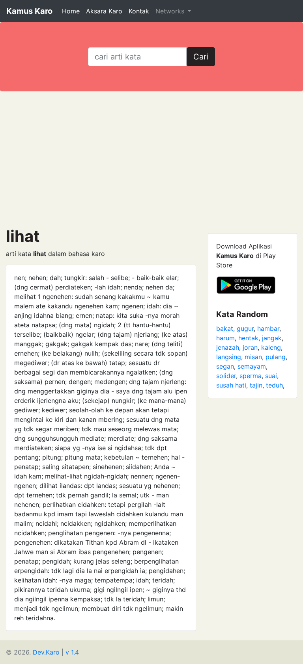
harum (225, 338)
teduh (274, 385)
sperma (250, 376)
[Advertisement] (151, 159)
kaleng (271, 347)
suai (271, 376)
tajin (256, 385)
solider (226, 376)
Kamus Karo (29, 11)
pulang (276, 357)
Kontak (139, 11)
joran (250, 347)
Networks (170, 11)
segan (225, 366)
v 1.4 (72, 652)
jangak (272, 338)
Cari (200, 56)
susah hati (231, 385)
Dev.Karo (46, 652)
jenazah (227, 347)
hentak (248, 338)
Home (71, 11)
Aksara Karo (104, 11)
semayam (252, 366)
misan (253, 357)
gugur (245, 328)
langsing (228, 357)
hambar (268, 328)
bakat (224, 328)
